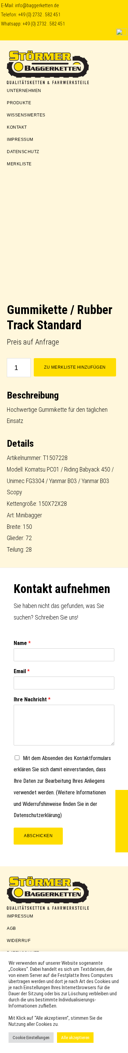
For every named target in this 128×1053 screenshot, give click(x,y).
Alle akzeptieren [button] (75, 1037)
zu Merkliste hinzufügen (75, 367)
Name (22, 643)
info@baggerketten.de (37, 5)
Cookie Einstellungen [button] (31, 1037)
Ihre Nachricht (32, 699)
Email (22, 671)
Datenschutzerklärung (37, 815)
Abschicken (38, 835)
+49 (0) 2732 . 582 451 (39, 15)
